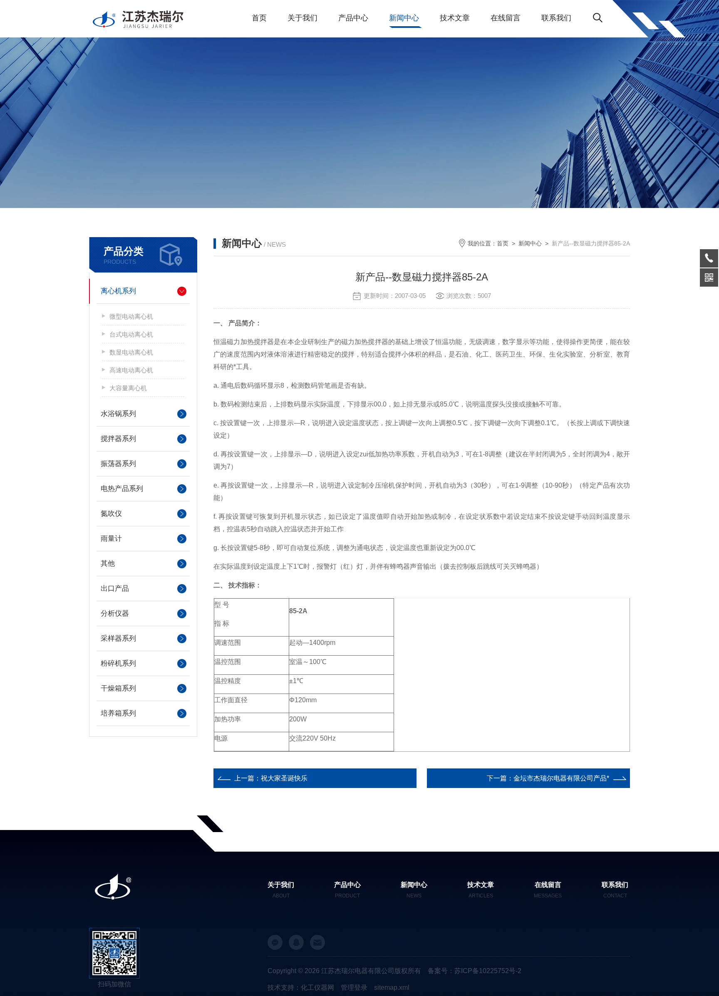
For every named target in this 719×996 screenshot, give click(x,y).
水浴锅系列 (118, 414)
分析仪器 (115, 613)
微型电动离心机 (131, 316)
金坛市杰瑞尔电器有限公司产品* (561, 778)
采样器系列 (118, 638)
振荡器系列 (118, 464)
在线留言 (506, 18)
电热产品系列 (122, 489)
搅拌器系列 (118, 439)
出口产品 (115, 588)
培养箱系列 (118, 713)
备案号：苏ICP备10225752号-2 (474, 970)
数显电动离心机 (131, 352)
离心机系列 (118, 291)
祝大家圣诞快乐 (284, 778)
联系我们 (556, 18)
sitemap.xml (391, 987)
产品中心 (353, 18)
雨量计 (111, 539)
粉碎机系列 (118, 663)
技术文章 (455, 18)
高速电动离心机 (131, 370)
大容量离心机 (128, 387)
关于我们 (302, 18)
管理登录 (354, 987)
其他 (108, 563)
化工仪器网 (317, 987)
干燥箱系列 (118, 688)
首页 (259, 18)
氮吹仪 (111, 514)
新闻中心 (404, 18)
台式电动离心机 (131, 334)
